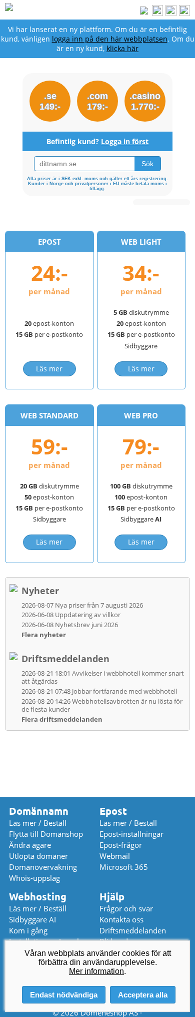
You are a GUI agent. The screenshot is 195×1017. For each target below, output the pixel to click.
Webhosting (37, 896)
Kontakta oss (122, 919)
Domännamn (38, 811)
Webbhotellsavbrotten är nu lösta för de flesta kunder (102, 705)
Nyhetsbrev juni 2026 (70, 624)
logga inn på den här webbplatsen (110, 39)
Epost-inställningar (132, 834)
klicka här (122, 48)
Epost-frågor (121, 845)
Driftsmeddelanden (66, 659)
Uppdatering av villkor (71, 614)
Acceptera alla (143, 994)
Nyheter (40, 591)
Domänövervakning (43, 867)
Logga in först (124, 141)
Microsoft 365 (124, 867)
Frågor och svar (126, 908)
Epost (113, 811)
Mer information (96, 971)
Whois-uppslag (34, 878)
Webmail (115, 856)
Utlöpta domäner (38, 856)
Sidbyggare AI (32, 919)
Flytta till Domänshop (46, 834)
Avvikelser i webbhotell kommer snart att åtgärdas (103, 677)
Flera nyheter (44, 634)
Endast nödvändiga (64, 994)
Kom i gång (28, 930)
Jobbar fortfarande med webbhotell (99, 691)
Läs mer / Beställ (37, 823)
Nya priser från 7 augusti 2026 (82, 605)
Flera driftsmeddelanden (62, 719)
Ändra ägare (30, 845)
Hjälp (112, 896)
